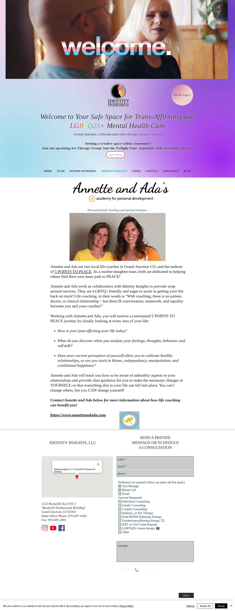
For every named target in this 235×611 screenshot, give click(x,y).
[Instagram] (45, 528)
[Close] (231, 605)
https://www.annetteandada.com (78, 415)
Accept (221, 605)
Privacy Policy (126, 605)
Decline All (205, 605)
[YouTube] (53, 528)
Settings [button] (190, 605)
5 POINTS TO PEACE (73, 271)
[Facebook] (62, 528)
